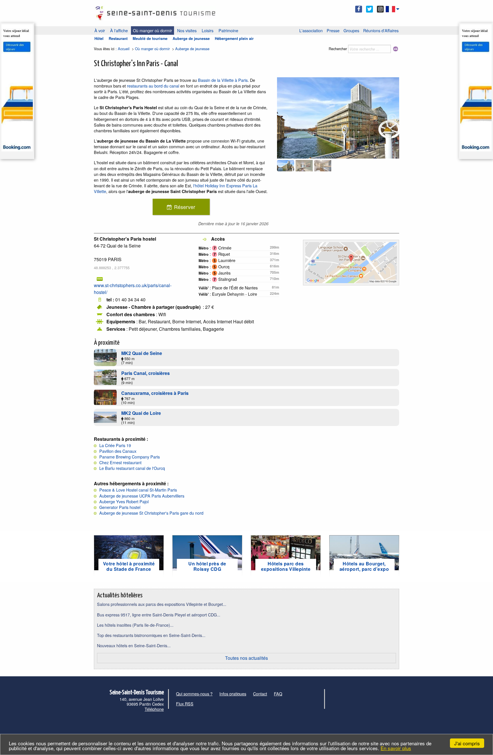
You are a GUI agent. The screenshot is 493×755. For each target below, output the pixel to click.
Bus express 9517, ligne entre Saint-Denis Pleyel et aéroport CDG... (158, 615)
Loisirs (207, 30)
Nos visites (187, 30)
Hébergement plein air (234, 38)
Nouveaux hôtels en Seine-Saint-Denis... (134, 645)
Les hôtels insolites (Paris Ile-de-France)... (135, 625)
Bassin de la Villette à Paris (223, 80)
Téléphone (154, 709)
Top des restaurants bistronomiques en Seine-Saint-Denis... (151, 635)
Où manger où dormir (152, 30)
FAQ (278, 694)
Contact (260, 694)
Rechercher (338, 48)
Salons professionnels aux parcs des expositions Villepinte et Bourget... (161, 604)
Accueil (124, 48)
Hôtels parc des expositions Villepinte (286, 566)
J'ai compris (467, 743)
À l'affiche (119, 30)
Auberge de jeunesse (191, 38)
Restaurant (118, 38)
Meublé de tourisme (150, 38)
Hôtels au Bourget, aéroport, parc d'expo (364, 566)
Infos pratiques (232, 694)
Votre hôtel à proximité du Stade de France (129, 566)
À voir (99, 30)
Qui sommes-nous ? (194, 694)
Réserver (184, 206)
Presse (333, 30)
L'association (311, 30)
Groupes (351, 30)
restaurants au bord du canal (153, 86)
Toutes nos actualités (246, 658)
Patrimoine (228, 30)
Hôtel (99, 38)
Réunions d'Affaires (381, 30)
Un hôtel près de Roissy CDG (207, 566)
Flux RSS (184, 704)
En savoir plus (396, 748)
